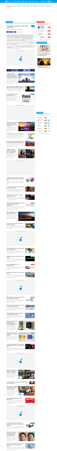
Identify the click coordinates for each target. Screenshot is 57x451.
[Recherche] (37, 1)
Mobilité (20, 3)
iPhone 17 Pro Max (39, 120)
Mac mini (26, 37)
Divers (51, 3)
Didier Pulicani (9, 29)
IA (37, 3)
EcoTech (35, 3)
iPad (8, 3)
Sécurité (48, 3)
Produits (23, 1)
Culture (45, 3)
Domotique (28, 3)
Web (42, 3)
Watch (13, 3)
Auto (25, 3)
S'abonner (49, 1)
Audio (17, 3)
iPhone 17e (39, 117)
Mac (10, 3)
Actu (13, 1)
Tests (16, 1)
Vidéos (30, 1)
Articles (18, 1)
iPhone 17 (39, 125)
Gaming (32, 3)
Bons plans (34, 1)
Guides (26, 1)
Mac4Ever (8, 23)
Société (40, 3)
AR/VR (23, 3)
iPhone (6, 3)
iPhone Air (39, 128)
